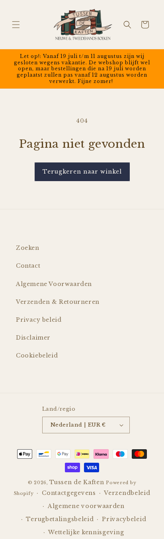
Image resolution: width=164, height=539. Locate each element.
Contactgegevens (69, 492)
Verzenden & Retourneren (58, 301)
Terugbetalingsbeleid (60, 519)
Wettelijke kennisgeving (86, 532)
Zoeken (27, 247)
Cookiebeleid (37, 355)
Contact (28, 265)
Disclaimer (33, 337)
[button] (16, 24)
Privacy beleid (38, 319)
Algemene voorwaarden (86, 506)
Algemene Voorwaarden (54, 284)
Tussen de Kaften (76, 482)
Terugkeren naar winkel (82, 171)
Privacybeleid (124, 519)
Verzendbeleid (127, 492)
